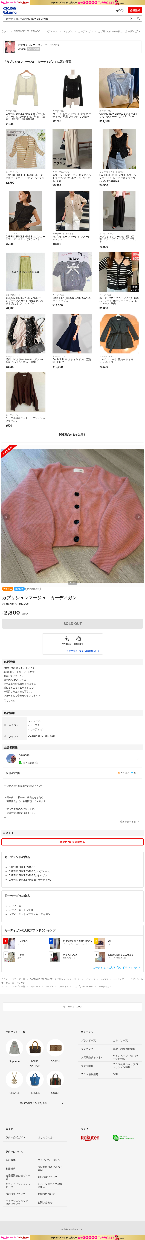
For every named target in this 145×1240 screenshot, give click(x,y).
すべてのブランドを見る (33, 1103)
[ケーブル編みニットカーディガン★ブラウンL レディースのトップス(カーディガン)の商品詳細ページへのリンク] (25, 392)
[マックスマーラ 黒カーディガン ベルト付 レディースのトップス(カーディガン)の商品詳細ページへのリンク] (119, 333)
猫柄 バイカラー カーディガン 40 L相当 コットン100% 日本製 (25, 361)
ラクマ (5, 31)
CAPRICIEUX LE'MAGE (27, 31)
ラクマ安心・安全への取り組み (81, 650)
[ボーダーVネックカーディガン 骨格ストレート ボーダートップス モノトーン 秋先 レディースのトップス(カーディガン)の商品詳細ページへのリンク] (119, 272)
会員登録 (135, 10)
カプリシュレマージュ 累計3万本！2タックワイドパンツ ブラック (118, 239)
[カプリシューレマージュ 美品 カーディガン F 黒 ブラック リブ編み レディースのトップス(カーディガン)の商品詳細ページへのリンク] (72, 88)
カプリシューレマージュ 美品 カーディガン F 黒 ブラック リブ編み (72, 115)
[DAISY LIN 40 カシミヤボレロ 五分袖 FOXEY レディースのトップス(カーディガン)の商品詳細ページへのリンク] (72, 333)
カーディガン (85, 31)
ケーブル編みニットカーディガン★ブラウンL (25, 419)
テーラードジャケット (63, 233)
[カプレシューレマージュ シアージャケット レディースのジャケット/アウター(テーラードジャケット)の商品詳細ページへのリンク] (72, 211)
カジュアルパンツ (61, 171)
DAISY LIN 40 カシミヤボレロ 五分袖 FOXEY (72, 361)
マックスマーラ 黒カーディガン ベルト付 (116, 361)
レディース (51, 31)
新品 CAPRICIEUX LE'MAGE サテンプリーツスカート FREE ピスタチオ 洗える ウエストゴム (24, 300)
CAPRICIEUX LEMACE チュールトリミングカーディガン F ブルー (118, 115)
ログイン (119, 10)
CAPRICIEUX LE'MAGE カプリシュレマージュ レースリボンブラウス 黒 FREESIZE (119, 177)
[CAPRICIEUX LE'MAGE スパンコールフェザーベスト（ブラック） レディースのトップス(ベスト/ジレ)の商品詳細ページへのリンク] (25, 211)
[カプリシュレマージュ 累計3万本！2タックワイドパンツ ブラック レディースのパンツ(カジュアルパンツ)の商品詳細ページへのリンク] (119, 211)
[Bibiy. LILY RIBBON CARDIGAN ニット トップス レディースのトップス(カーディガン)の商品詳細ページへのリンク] (72, 272)
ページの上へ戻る (72, 1007)
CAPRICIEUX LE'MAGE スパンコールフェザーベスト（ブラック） (25, 238)
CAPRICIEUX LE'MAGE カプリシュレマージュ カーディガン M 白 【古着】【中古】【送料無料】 (25, 116)
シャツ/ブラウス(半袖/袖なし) (113, 171)
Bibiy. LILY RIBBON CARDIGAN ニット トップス (72, 299)
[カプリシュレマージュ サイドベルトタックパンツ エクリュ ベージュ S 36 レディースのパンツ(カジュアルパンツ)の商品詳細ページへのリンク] (72, 149)
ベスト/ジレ (11, 233)
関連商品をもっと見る (72, 434)
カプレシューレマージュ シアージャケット (71, 238)
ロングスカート (13, 294)
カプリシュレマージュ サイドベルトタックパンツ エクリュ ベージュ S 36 (72, 177)
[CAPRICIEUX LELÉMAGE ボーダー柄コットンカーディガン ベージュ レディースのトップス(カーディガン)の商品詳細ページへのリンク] (25, 149)
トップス (68, 31)
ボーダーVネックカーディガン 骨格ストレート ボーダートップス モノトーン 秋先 (119, 300)
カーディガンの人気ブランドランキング (115, 967)
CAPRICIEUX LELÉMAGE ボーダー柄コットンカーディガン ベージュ (25, 176)
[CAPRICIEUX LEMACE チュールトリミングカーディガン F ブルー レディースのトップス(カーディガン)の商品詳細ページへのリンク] (119, 88)
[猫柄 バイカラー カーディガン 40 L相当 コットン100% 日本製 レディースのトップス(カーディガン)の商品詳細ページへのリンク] (25, 333)
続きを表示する (128, 821)
